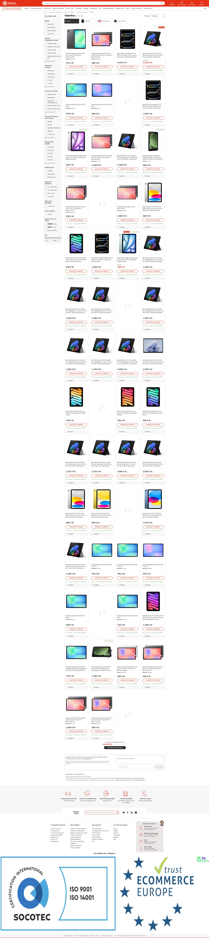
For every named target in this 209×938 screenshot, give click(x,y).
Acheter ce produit (76, 66)
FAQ (93, 843)
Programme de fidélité (56, 837)
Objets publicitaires (75, 841)
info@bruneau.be (150, 832)
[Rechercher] (162, 3)
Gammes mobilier (75, 850)
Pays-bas (116, 835)
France (115, 831)
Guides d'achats (96, 839)
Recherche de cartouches (77, 843)
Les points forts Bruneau (57, 835)
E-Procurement (96, 835)
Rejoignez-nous (55, 839)
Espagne (115, 839)
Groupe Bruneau (55, 833)
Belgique (115, 833)
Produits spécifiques (75, 839)
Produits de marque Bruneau (78, 831)
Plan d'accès (54, 841)
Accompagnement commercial (100, 833)
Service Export (96, 837)
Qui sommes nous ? (56, 831)
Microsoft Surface (139, 780)
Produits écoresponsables (77, 833)
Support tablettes (140, 782)
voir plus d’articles (114, 747)
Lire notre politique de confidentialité (13, 925)
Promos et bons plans (76, 837)
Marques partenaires (75, 848)
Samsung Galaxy (127, 780)
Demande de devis (97, 831)
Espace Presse (55, 843)
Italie (114, 841)
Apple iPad (118, 780)
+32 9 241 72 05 (149, 829)
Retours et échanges (97, 841)
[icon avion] (117, 815)
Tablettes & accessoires (122, 782)
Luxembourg (116, 837)
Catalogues (73, 846)
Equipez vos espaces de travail (78, 835)
